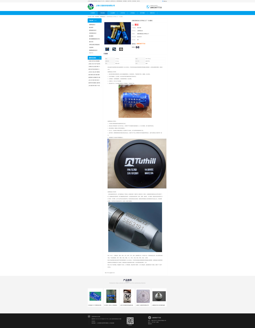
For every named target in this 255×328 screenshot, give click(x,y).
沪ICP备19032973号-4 (104, 318)
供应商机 (102, 13)
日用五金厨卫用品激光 (94, 44)
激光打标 (91, 41)
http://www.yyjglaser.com (110, 272)
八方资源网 (99, 323)
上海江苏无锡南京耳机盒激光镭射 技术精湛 (113, 305)
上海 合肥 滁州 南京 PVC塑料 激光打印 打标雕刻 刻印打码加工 (94, 85)
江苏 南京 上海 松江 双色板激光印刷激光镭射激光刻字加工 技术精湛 (102, 305)
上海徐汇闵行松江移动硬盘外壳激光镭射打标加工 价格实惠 (94, 61)
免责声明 (103, 323)
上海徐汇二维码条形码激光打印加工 (127, 305)
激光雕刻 (91, 36)
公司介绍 (122, 13)
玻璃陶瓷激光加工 (93, 50)
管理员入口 (107, 323)
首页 (93, 16)
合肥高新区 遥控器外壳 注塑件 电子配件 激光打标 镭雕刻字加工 (94, 77)
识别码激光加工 (92, 33)
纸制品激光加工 (92, 30)
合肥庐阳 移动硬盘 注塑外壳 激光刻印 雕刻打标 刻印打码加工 (94, 82)
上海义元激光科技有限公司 (114, 318)
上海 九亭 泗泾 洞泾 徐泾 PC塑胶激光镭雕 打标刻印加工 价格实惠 (94, 80)
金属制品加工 (103, 16)
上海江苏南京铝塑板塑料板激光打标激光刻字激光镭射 (163, 305)
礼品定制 (91, 47)
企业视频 (112, 13)
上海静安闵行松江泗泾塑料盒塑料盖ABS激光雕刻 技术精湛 (148, 305)
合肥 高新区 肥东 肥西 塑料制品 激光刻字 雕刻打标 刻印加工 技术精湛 (94, 74)
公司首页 (93, 13)
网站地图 (112, 323)
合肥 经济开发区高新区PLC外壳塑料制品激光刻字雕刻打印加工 (94, 69)
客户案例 (142, 13)
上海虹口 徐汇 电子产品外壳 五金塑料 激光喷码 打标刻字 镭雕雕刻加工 (94, 63)
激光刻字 (91, 27)
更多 (100, 57)
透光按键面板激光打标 (94, 38)
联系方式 (152, 13)
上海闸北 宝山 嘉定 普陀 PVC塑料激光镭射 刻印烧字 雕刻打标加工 (94, 66)
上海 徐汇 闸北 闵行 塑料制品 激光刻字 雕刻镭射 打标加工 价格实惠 (94, 71)
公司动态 (132, 13)
